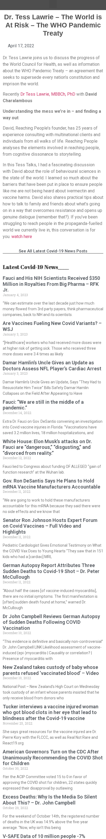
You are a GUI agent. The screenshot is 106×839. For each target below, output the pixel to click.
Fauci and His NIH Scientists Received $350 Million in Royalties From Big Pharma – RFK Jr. (51, 284)
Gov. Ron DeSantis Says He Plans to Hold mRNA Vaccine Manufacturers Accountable (51, 484)
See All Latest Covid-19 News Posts (53, 251)
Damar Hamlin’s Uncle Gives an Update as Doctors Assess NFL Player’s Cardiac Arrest (52, 365)
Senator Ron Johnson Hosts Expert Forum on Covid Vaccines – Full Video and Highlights (50, 526)
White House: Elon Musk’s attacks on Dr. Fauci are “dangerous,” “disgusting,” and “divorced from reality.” (47, 447)
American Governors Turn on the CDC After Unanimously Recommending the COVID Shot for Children (53, 757)
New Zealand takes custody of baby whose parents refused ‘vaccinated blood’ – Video (51, 670)
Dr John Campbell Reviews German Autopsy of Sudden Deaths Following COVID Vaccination (51, 622)
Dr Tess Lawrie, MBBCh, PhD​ (47, 94)
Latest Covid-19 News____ (36, 267)
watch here (21, 236)
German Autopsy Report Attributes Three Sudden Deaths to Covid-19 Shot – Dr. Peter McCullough (51, 571)
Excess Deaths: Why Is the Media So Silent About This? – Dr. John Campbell (50, 800)
